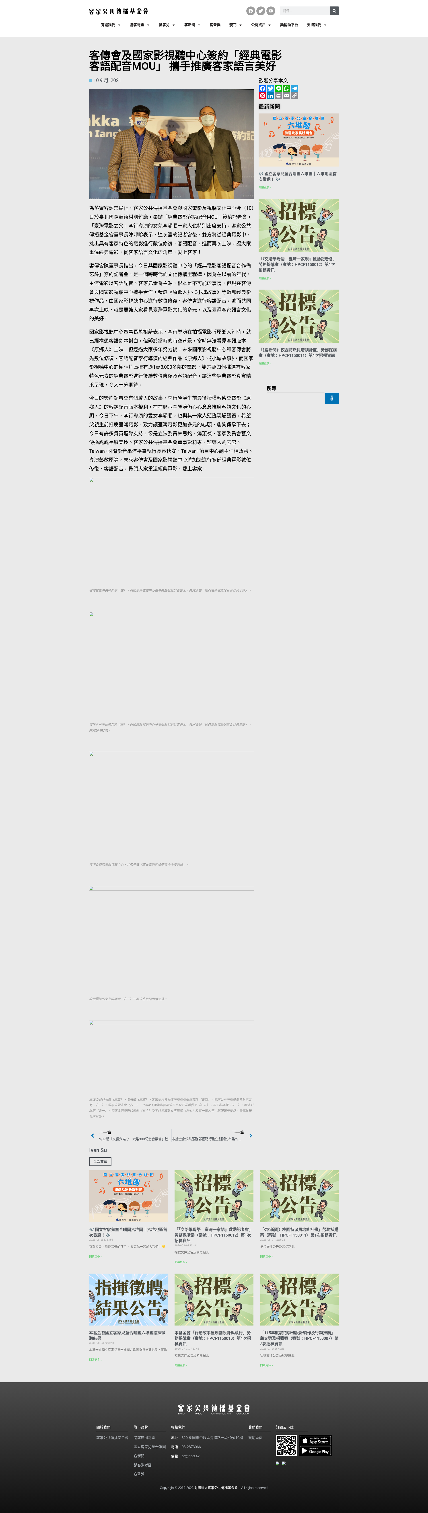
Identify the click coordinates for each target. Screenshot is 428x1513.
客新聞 (189, 25)
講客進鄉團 (143, 1465)
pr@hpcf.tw (191, 1456)
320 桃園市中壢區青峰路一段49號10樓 (212, 1438)
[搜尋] (334, 10)
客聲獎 (215, 25)
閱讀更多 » (265, 187)
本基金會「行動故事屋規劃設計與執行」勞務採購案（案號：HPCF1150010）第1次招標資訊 (213, 1338)
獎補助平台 (289, 25)
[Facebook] (250, 10)
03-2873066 (191, 1447)
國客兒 (164, 25)
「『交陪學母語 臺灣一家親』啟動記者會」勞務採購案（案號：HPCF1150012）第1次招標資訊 (298, 264)
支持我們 (314, 25)
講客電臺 (137, 25)
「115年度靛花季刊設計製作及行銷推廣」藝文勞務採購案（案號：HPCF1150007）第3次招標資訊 (299, 1338)
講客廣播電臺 (144, 1438)
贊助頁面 (255, 1438)
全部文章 (100, 1161)
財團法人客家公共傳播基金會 (216, 1488)
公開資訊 (258, 25)
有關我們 (108, 25)
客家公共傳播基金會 (112, 1438)
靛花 (233, 25)
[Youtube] (270, 10)
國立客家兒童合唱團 (150, 1447)
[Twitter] (260, 10)
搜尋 (271, 388)
